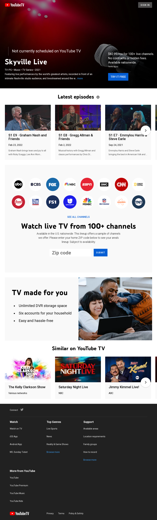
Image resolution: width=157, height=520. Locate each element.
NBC (61, 393)
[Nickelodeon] (121, 202)
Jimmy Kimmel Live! (124, 387)
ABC (111, 393)
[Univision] (69, 202)
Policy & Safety (76, 513)
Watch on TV (16, 428)
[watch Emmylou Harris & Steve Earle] (128, 118)
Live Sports (52, 428)
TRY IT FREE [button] (118, 76)
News (49, 436)
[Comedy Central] (138, 184)
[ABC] (18, 184)
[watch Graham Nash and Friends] (28, 118)
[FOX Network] (52, 184)
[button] (146, 130)
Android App (16, 444)
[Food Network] (18, 202)
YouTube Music (17, 493)
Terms (61, 513)
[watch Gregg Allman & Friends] (78, 118)
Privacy (50, 513)
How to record (90, 452)
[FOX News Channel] (35, 202)
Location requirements (94, 436)
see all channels (78, 216)
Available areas (90, 428)
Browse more (53, 452)
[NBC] (69, 184)
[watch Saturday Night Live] (78, 370)
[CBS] (35, 184)
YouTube (14, 477)
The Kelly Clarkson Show (26, 387)
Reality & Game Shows (57, 444)
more (80, 78)
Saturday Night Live (73, 387)
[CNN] (121, 184)
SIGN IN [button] (145, 5)
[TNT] (138, 202)
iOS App (14, 436)
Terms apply (113, 67)
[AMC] (104, 184)
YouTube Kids (16, 501)
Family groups (90, 444)
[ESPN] (87, 184)
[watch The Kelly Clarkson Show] (28, 370)
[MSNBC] (87, 202)
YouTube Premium (19, 485)
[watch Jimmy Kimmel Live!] (128, 370)
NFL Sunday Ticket (19, 452)
